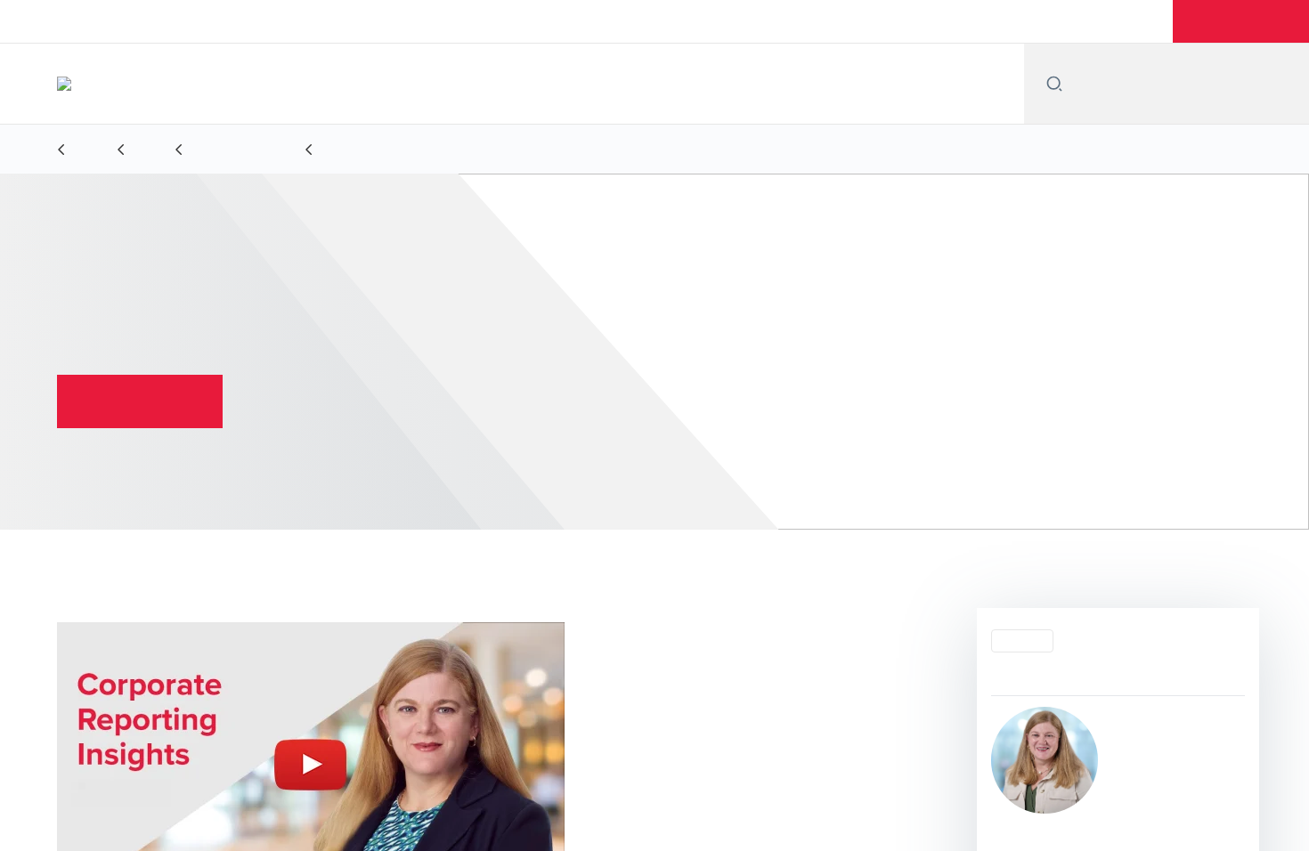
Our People (706, 21)
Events (880, 21)
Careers (1023, 21)
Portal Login (1113, 21)
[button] (1243, 21)
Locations (800, 21)
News (950, 21)
